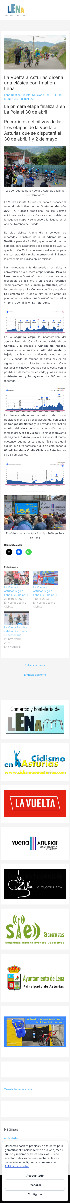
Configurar (35, 1194)
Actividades (11, 1138)
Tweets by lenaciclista (18, 1089)
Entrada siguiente (35, 674)
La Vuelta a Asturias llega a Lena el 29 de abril (16, 590)
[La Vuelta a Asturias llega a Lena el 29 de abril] (16, 578)
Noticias (37, 94)
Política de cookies (17, 1166)
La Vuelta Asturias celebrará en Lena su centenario (15, 631)
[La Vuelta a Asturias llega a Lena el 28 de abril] (45, 578)
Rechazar (35, 1185)
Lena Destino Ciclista (17, 94)
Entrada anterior (35, 665)
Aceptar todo (35, 1175)
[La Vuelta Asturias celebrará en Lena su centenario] (16, 618)
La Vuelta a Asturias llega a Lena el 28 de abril (45, 590)
